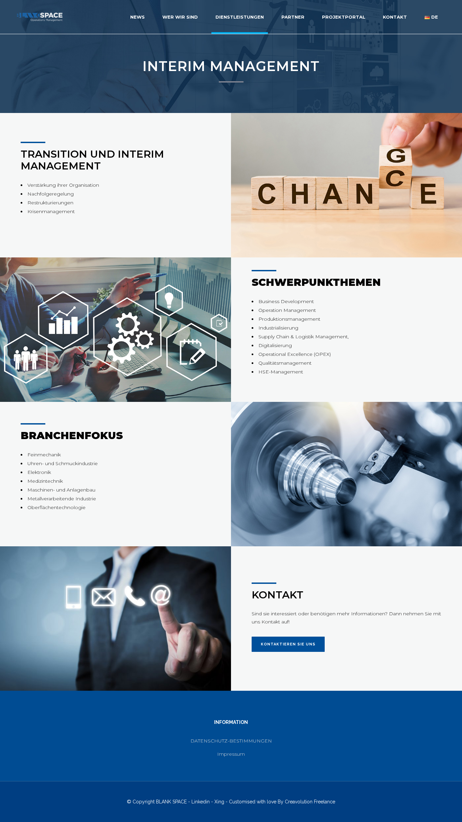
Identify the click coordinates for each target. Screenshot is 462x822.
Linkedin (200, 801)
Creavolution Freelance (310, 801)
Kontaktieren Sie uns (288, 644)
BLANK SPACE (171, 801)
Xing (219, 801)
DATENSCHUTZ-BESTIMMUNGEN (231, 741)
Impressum (231, 754)
